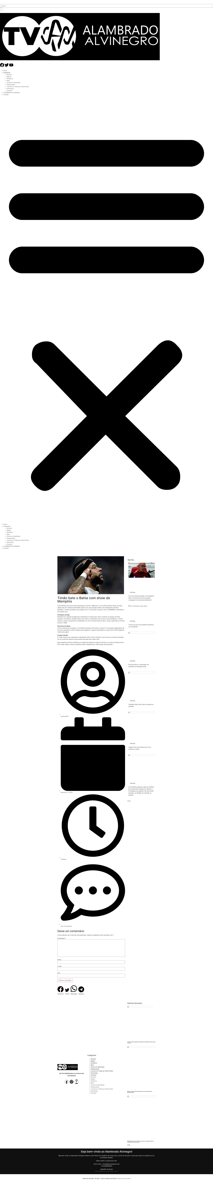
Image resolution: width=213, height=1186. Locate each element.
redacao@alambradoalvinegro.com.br (106, 1171)
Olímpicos (10, 78)
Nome (59, 959)
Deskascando (11, 84)
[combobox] (106, 5)
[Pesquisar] (1, 9)
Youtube (6, 94)
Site (58, 973)
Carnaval (9, 90)
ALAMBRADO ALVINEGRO (11, 92)
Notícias (9, 74)
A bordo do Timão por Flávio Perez (18, 86)
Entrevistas (10, 88)
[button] (106, 309)
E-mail (59, 966)
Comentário (61, 938)
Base (8, 80)
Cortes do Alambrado (13, 82)
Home (5, 70)
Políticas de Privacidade (123, 1178)
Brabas (9, 76)
